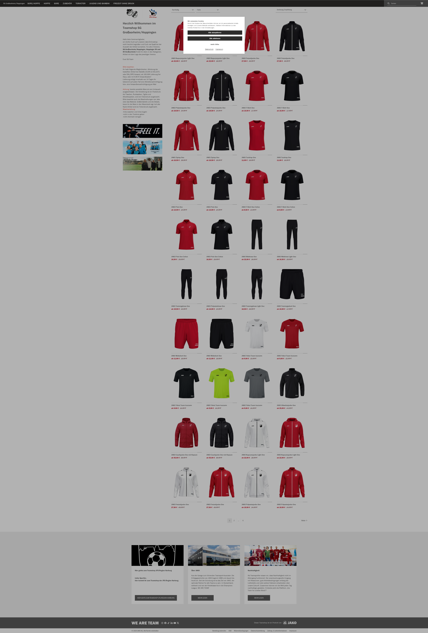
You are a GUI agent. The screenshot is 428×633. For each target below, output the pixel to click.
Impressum (219, 49)
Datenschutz (209, 49)
